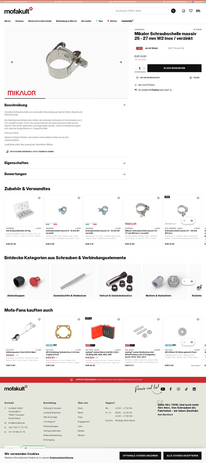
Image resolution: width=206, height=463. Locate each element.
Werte (80, 412)
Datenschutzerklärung (61, 458)
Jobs (80, 426)
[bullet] (24, 98)
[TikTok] (186, 389)
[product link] (24, 221)
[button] (66, 105)
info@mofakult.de (16, 423)
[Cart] (198, 10)
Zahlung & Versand (52, 408)
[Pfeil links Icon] (12, 62)
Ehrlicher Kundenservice (124, 2)
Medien (81, 430)
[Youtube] (163, 389)
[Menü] (20, 447)
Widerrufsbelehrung (52, 435)
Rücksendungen (50, 426)
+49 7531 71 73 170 (17, 427)
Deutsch (198, 2)
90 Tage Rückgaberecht (176, 2)
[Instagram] (178, 389)
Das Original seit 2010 (17, 2)
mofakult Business (52, 412)
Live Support (49, 421)
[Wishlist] (191, 10)
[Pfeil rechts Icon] (120, 62)
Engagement (84, 421)
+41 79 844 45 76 (16, 432)
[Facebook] (170, 389)
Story (80, 408)
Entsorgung (48, 439)
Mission (81, 435)
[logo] (18, 10)
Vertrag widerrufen (52, 430)
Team (80, 417)
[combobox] (140, 68)
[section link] (127, 21)
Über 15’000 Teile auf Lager (70, 2)
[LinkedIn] (194, 389)
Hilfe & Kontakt (50, 417)
